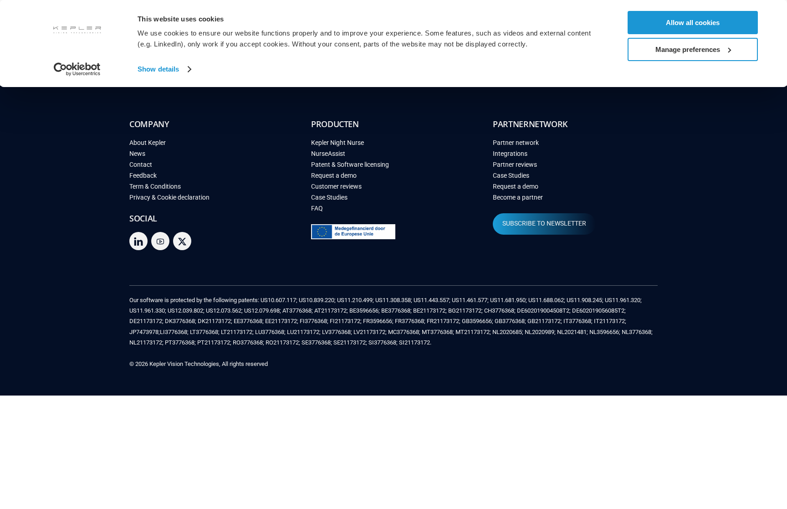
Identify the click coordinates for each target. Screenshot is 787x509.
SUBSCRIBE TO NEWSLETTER (544, 223)
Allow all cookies (693, 22)
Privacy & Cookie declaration (169, 197)
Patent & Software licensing (350, 165)
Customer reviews (336, 186)
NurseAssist (328, 154)
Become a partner (518, 197)
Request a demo (334, 176)
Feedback (143, 176)
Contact (140, 165)
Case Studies (329, 197)
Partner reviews (515, 165)
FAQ (317, 208)
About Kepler (147, 143)
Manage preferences (687, 49)
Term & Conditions (155, 186)
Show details (158, 69)
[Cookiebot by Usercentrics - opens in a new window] (77, 69)
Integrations (510, 154)
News (137, 154)
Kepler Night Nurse (337, 143)
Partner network (516, 143)
